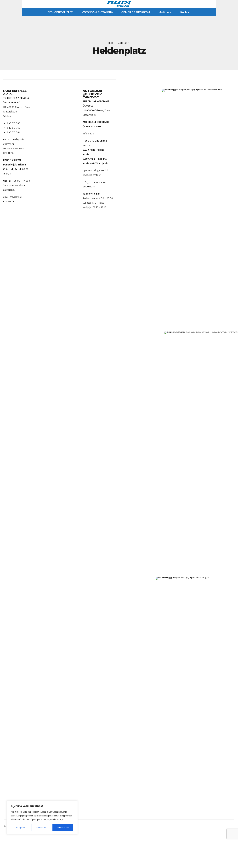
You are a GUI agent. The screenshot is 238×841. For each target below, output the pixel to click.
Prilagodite (20, 827)
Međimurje (165, 12)
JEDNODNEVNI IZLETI (60, 12)
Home (111, 42)
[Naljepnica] (119, 584)
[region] (42, 818)
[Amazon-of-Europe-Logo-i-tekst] (193, 210)
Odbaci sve (41, 827)
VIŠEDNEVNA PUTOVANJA (97, 12)
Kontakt (185, 12)
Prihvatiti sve (62, 827)
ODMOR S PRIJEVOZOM (135, 12)
